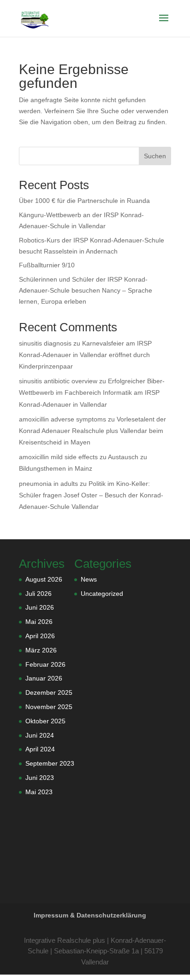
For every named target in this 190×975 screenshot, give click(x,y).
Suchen (155, 156)
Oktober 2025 (45, 721)
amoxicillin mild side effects (58, 457)
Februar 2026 (45, 664)
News (89, 579)
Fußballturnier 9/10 (47, 265)
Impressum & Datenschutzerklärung (90, 915)
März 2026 (41, 650)
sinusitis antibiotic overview (58, 381)
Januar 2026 (43, 678)
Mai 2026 (39, 621)
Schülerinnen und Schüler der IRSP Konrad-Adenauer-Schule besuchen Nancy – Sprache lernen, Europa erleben (85, 290)
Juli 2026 (38, 593)
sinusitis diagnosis (45, 343)
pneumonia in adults (48, 483)
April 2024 (40, 749)
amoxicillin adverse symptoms (62, 419)
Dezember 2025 (48, 692)
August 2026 (43, 579)
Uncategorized (102, 593)
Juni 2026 (39, 607)
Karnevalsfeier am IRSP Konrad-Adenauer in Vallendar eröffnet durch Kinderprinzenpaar (85, 355)
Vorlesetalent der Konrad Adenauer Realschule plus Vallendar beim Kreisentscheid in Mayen (92, 430)
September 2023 (49, 763)
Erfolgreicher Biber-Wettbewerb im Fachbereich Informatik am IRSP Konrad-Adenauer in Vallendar (92, 392)
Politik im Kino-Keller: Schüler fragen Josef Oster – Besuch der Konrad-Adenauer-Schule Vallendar (91, 495)
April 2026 (40, 636)
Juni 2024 (39, 735)
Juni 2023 (39, 777)
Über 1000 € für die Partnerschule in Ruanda (84, 200)
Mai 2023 (39, 792)
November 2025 (48, 706)
